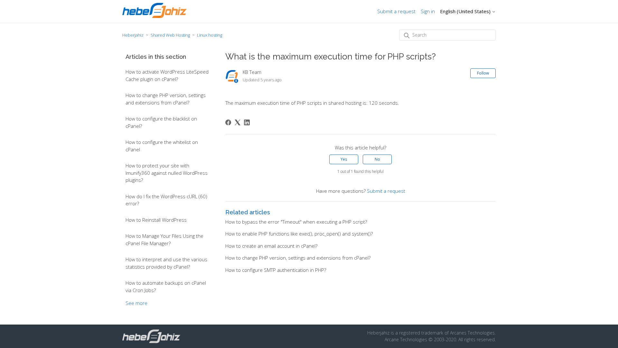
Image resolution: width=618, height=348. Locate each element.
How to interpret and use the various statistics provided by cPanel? (166, 263)
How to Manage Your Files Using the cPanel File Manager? (164, 239)
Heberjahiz (133, 35)
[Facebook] (228, 122)
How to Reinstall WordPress (156, 220)
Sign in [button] (428, 11)
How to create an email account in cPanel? (271, 246)
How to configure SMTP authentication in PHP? (275, 270)
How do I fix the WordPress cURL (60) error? (166, 200)
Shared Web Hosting (170, 35)
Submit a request (396, 11)
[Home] (154, 16)
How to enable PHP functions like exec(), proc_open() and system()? (299, 233)
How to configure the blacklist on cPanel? (161, 122)
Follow (483, 73)
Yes (344, 159)
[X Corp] (237, 122)
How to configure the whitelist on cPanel (162, 146)
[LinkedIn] (247, 122)
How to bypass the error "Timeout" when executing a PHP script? (296, 222)
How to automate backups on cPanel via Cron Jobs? (166, 286)
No (377, 159)
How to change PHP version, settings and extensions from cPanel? (166, 99)
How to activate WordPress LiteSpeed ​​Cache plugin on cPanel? (168, 75)
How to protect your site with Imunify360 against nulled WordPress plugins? (167, 172)
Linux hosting (209, 35)
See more (136, 303)
